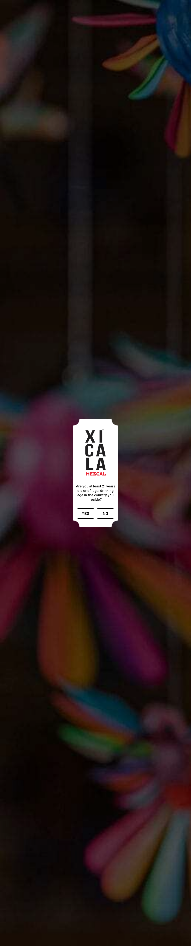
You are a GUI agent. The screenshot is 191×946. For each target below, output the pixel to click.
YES (85, 513)
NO (105, 513)
